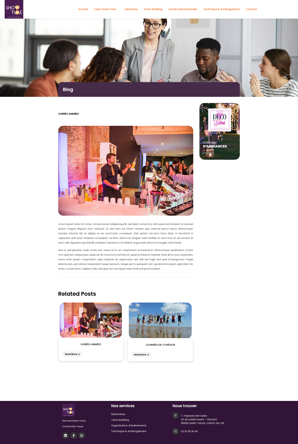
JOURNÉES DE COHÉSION (160, 345)
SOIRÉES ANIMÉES (91, 344)
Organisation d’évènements (128, 425)
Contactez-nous (72, 426)
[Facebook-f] (73, 436)
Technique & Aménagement (129, 431)
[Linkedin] (65, 436)
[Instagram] (81, 436)
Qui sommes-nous (74, 420)
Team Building (120, 420)
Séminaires (118, 414)
